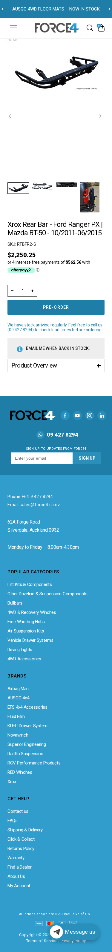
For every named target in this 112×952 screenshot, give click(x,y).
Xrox (11, 781)
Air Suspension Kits (25, 631)
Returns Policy (20, 848)
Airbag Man (18, 688)
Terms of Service (41, 940)
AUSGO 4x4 (18, 698)
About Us (16, 876)
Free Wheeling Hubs (26, 621)
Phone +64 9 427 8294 (30, 496)
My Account (18, 885)
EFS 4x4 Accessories (27, 707)
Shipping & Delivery (25, 830)
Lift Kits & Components (29, 584)
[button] (56, 365)
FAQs (12, 820)
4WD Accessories (24, 659)
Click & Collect (21, 839)
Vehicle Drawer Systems (30, 640)
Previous (11, 116)
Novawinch (17, 735)
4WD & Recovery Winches (31, 612)
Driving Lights (19, 649)
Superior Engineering (26, 744)
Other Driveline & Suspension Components (47, 593)
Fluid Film (16, 716)
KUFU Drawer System (27, 725)
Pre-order (56, 307)
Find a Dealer (19, 867)
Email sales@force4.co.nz (33, 504)
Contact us (17, 811)
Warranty (15, 857)
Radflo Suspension (25, 753)
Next (101, 116)
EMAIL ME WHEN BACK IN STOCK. (58, 348)
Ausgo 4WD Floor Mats (38, 9)
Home (12, 40)
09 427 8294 (20, 329)
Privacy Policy (73, 940)
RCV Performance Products (33, 763)
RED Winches (19, 772)
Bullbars (14, 603)
